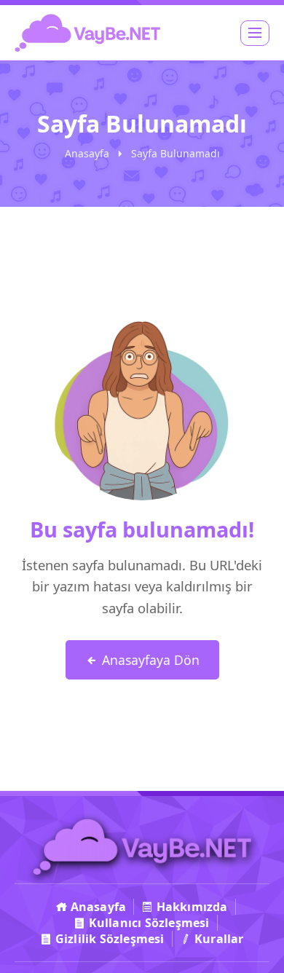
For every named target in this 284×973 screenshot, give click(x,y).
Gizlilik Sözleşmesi (108, 939)
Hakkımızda (191, 907)
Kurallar (218, 939)
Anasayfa (87, 153)
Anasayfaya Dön (149, 660)
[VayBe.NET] (87, 33)
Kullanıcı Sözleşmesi (148, 923)
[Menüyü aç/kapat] (254, 33)
